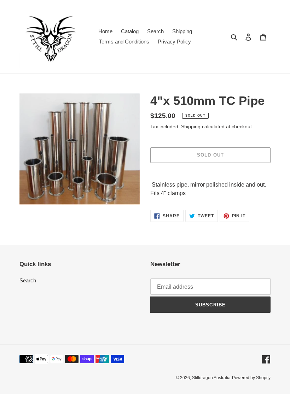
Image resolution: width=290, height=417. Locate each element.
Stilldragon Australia (211, 377)
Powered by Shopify (251, 377)
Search (27, 280)
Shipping (191, 126)
